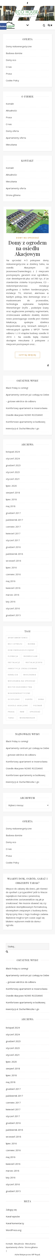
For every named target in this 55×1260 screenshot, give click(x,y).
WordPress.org (13, 1230)
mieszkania (29, 675)
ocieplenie (14, 699)
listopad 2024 (13, 451)
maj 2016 (10, 581)
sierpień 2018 (13, 492)
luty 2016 (10, 601)
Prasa (9, 73)
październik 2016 (14, 553)
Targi (11, 718)
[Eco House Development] (9, 25)
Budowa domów (14, 53)
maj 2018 (10, 506)
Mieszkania (11, 144)
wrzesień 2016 (13, 560)
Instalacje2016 (34, 662)
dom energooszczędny (21, 650)
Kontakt (10, 103)
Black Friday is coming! (17, 387)
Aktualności (11, 110)
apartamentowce (18, 638)
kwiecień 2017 (13, 533)
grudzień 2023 (13, 465)
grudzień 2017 (13, 512)
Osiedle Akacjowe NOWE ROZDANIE (24, 414)
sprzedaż (35, 712)
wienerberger (27, 718)
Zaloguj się (11, 1209)
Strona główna (13, 195)
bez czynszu (15, 644)
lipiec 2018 (11, 499)
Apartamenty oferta (16, 137)
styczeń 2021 (13, 478)
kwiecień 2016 (13, 587)
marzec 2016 (12, 594)
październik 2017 (14, 519)
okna (41, 699)
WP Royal (36, 1254)
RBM (22, 712)
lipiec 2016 (11, 567)
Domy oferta (12, 130)
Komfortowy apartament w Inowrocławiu (26, 408)
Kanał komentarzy (15, 1223)
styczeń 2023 (13, 472)
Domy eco (11, 60)
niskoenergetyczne (19, 693)
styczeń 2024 (13, 458)
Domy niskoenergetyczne (19, 46)
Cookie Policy (12, 80)
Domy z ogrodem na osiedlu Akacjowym (27, 248)
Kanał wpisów (13, 1216)
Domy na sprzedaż (27, 238)
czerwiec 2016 (13, 574)
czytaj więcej (27, 355)
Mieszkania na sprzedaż (21, 681)
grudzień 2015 (13, 615)
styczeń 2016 (13, 608)
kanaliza (13, 675)
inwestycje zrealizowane (22, 668)
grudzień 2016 (13, 547)
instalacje (14, 662)
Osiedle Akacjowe (18, 705)
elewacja (13, 656)
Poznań (37, 705)
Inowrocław (30, 656)
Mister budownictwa (20, 687)
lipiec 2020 (11, 485)
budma (31, 644)
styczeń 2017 (13, 540)
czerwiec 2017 (13, 526)
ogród (29, 699)
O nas (9, 66)
